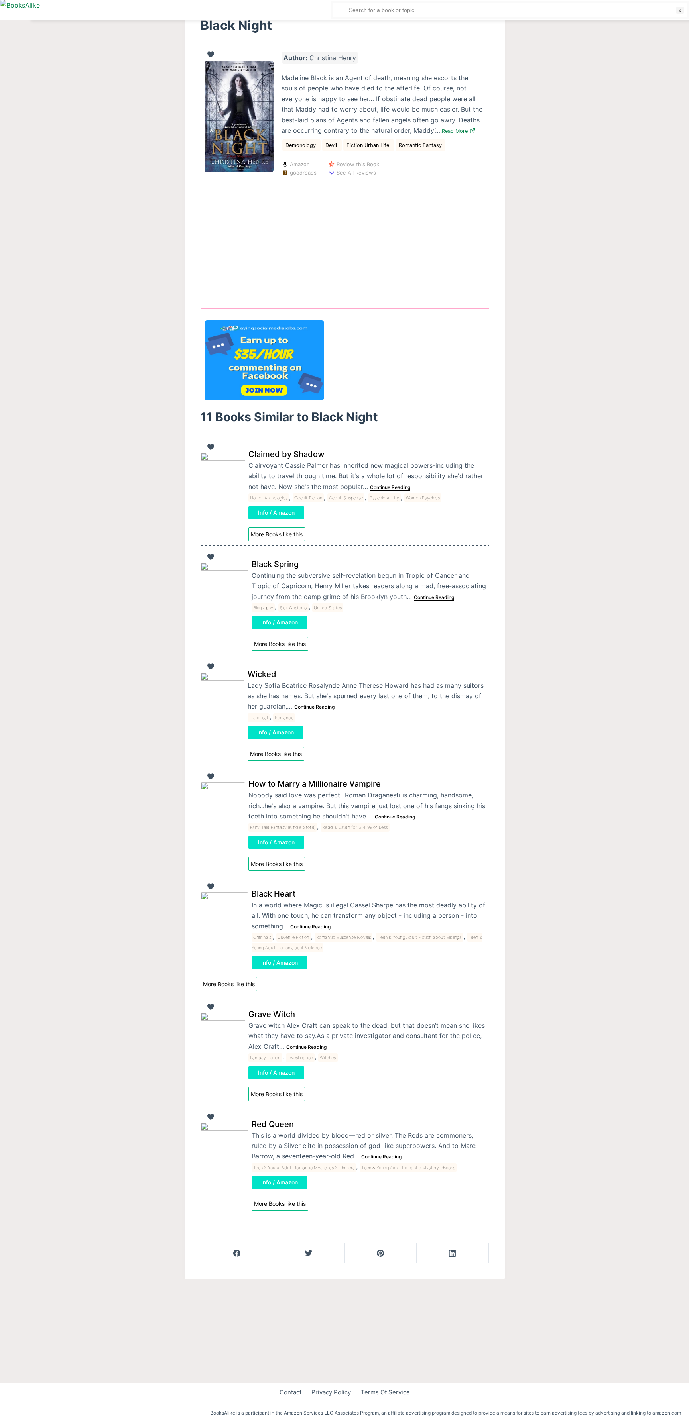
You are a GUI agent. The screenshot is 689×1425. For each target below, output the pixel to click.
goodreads (302, 172)
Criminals (262, 937)
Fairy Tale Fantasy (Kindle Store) (283, 827)
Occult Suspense (346, 498)
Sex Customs (293, 607)
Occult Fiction (308, 498)
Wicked (262, 674)
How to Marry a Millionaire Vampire (314, 784)
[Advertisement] (345, 241)
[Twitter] (309, 1253)
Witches (328, 1057)
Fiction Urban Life (368, 145)
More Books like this (277, 534)
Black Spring (275, 564)
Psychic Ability (384, 498)
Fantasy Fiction (265, 1057)
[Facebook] (237, 1253)
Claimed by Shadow (286, 454)
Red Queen (273, 1124)
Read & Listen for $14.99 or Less (355, 827)
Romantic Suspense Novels (343, 937)
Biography (263, 607)
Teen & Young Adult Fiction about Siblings (419, 937)
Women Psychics (423, 498)
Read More (455, 131)
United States (328, 607)
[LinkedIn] (452, 1253)
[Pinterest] (380, 1253)
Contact (290, 1392)
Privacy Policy (331, 1392)
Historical (258, 717)
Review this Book (357, 164)
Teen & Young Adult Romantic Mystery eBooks (408, 1167)
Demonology (301, 145)
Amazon (298, 164)
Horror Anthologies (269, 498)
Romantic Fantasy (420, 145)
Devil (332, 145)
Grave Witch (271, 1014)
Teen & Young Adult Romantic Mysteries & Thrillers (304, 1167)
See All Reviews (355, 172)
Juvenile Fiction (293, 937)
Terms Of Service (385, 1392)
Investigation (300, 1057)
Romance (284, 717)
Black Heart (273, 894)
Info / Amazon (276, 512)
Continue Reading (390, 487)
